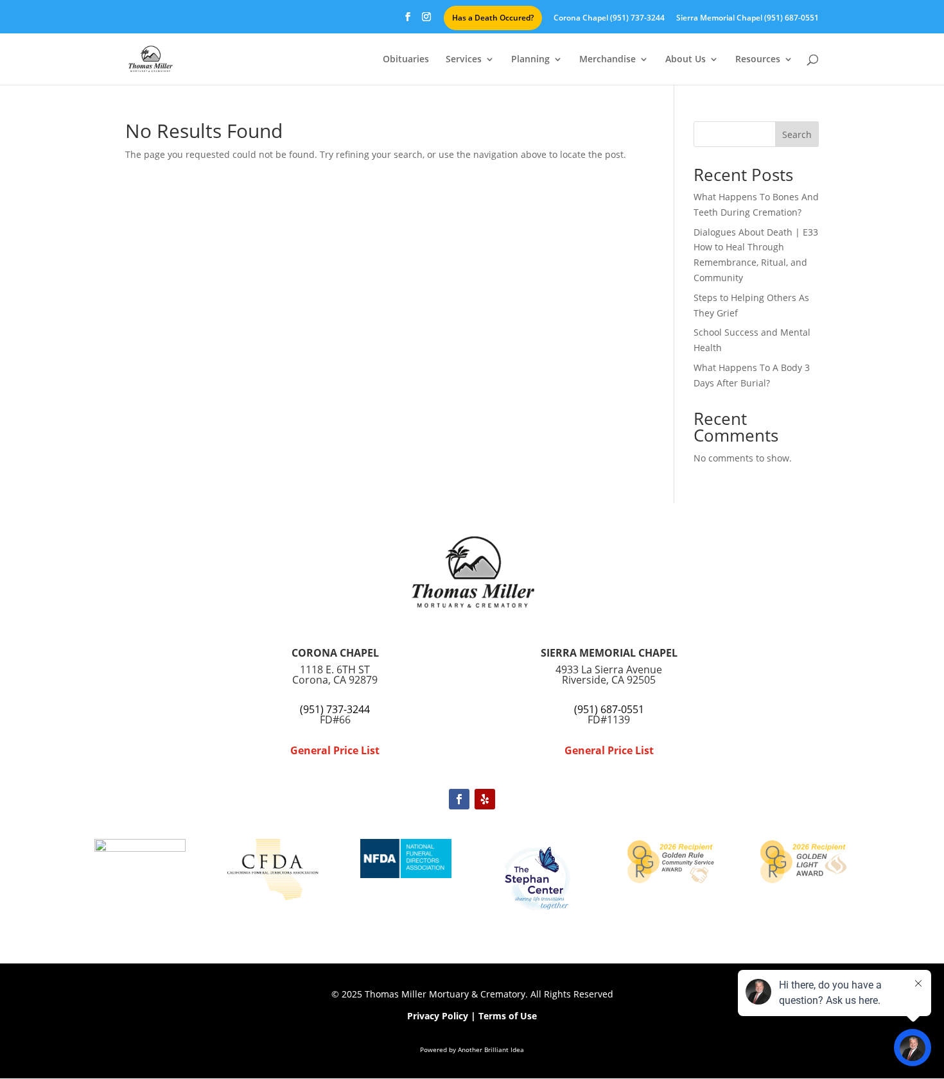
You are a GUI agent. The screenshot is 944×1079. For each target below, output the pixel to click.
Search (797, 134)
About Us (685, 60)
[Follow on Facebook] (459, 799)
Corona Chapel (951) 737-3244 (609, 18)
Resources (757, 60)
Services (464, 60)
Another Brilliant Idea (491, 1049)
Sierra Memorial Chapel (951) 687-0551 (747, 18)
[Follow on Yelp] (485, 799)
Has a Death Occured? (493, 17)
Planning (530, 60)
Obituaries (406, 60)
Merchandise (607, 60)
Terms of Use (507, 1016)
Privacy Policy (437, 1016)
